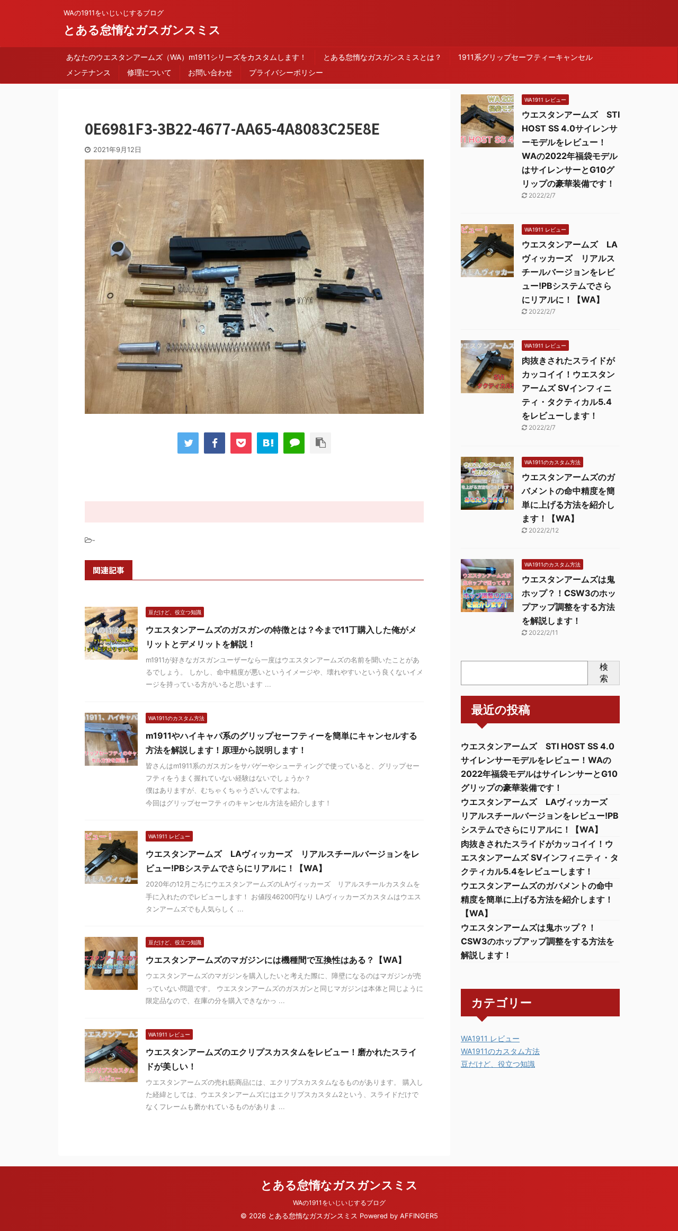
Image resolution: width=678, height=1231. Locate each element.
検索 (604, 672)
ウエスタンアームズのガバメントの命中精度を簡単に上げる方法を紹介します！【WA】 (537, 899)
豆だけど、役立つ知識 (498, 1063)
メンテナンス (88, 72)
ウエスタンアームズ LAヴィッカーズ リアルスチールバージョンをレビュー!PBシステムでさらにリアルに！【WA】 (570, 272)
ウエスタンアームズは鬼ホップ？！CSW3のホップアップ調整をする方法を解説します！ (537, 941)
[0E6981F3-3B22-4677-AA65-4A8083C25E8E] (267, 443)
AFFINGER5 (419, 1216)
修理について (149, 72)
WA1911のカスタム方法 (500, 1051)
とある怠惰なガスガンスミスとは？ (382, 56)
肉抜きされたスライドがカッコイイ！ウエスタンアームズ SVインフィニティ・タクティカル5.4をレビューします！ (568, 388)
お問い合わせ (210, 72)
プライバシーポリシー (286, 72)
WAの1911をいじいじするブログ (339, 1203)
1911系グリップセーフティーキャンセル (525, 56)
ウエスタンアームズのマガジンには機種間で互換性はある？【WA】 (276, 959)
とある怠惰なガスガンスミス (142, 30)
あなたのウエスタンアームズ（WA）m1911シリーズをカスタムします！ (186, 56)
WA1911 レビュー (490, 1038)
